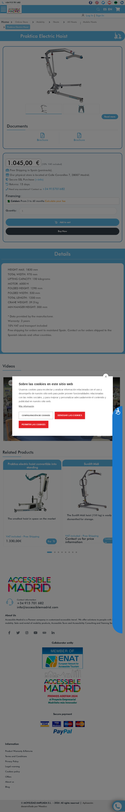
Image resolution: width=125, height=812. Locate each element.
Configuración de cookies (36, 415)
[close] (105, 376)
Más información (26, 406)
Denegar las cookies (70, 415)
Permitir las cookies (33, 424)
